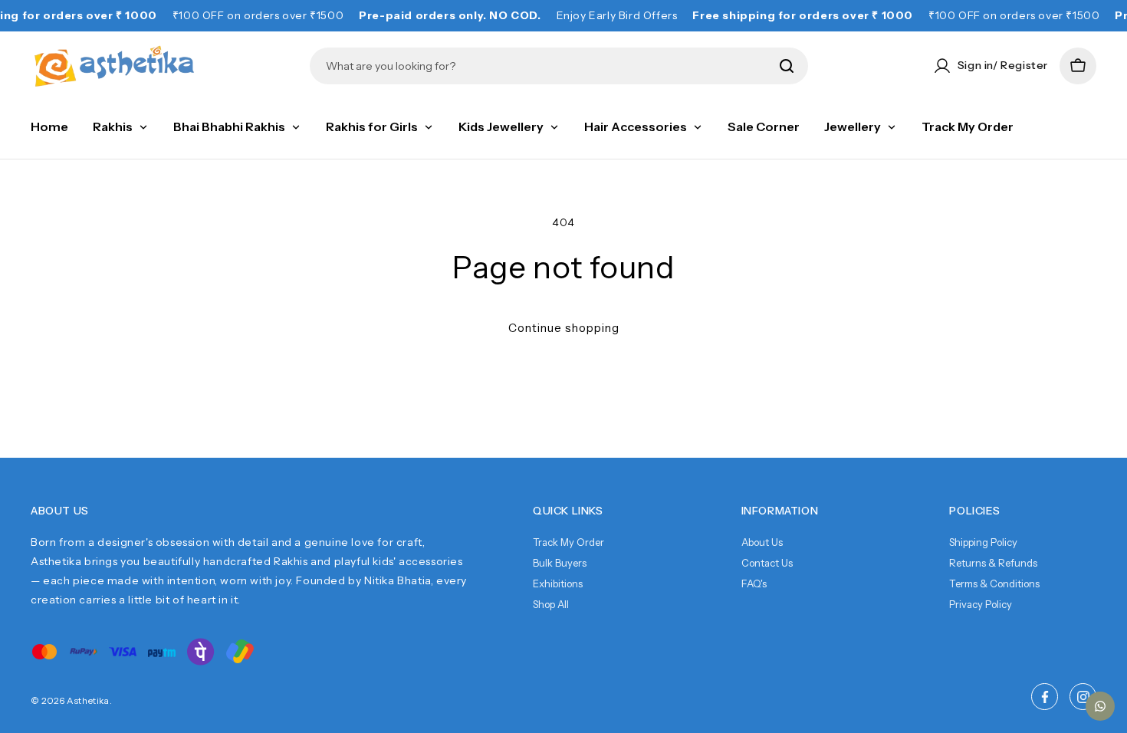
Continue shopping (563, 327)
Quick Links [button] (568, 511)
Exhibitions (558, 583)
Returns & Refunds (993, 563)
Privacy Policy (980, 604)
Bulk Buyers (559, 563)
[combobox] (548, 65)
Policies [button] (974, 511)
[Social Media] (1044, 696)
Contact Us (767, 563)
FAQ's (754, 583)
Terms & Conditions (994, 583)
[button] (1078, 66)
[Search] (786, 66)
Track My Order (568, 542)
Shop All (551, 604)
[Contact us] (1100, 706)
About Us (762, 542)
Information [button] (780, 511)
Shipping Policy (983, 542)
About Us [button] (60, 511)
